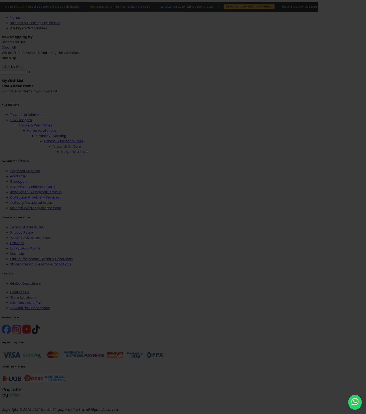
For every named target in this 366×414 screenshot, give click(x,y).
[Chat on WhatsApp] (355, 402)
